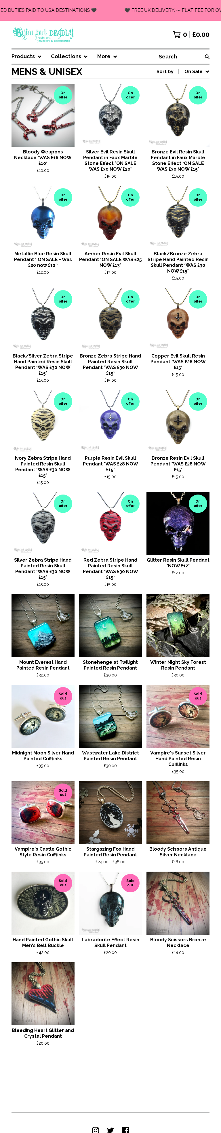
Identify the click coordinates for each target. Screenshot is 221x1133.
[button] (110, 10)
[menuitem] (27, 57)
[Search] (207, 57)
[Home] (44, 34)
